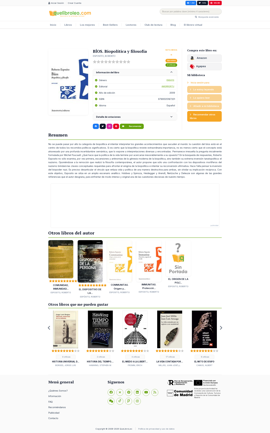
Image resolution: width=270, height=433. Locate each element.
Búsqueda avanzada (208, 17)
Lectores (131, 24)
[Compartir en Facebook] (96, 126)
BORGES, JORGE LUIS (65, 365)
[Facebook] (111, 392)
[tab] (135, 72)
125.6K (217, 3)
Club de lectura (153, 24)
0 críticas (171, 65)
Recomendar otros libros (202, 116)
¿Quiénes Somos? (58, 390)
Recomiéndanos (57, 407)
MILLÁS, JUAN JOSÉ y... (170, 365)
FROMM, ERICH (135, 365)
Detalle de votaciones (108, 117)
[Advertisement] (135, 39)
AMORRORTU (168, 86)
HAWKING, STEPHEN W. (100, 365)
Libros (68, 24)
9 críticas (66, 357)
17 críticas (170, 357)
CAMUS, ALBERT (204, 365)
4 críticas (135, 357)
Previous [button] (49, 328)
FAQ (50, 401)
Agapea (201, 66)
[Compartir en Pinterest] (116, 126)
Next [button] (220, 328)
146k (204, 3)
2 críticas (100, 357)
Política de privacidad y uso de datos (156, 429)
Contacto (53, 418)
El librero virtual (193, 24)
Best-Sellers (110, 24)
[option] (65, 339)
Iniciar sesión (58, 3)
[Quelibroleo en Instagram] (109, 126)
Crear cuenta (74, 3)
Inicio (53, 24)
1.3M (192, 3)
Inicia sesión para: (200, 82)
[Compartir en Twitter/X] (103, 126)
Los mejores (87, 24)
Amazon (201, 57)
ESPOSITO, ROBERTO (104, 55)
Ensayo (170, 80)
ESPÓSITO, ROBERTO (90, 296)
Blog (173, 24)
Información (54, 396)
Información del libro (107, 72)
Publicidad (53, 412)
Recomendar (134, 126)
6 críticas (204, 357)
